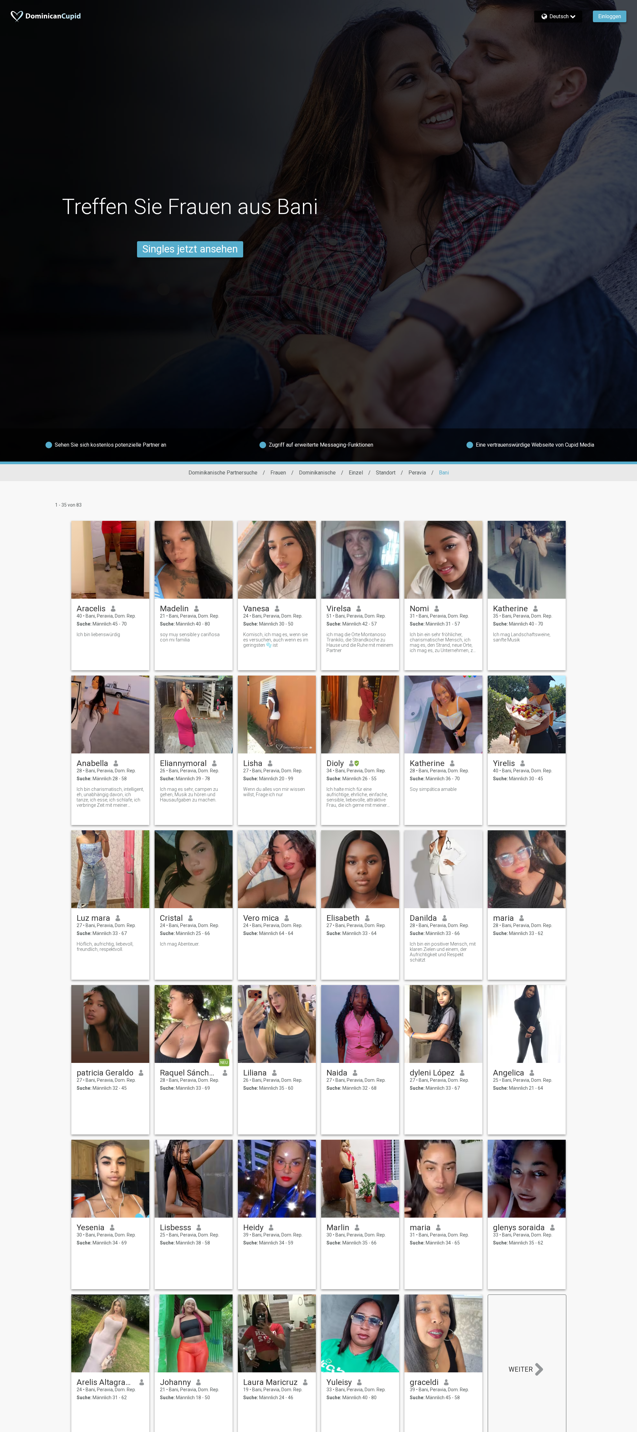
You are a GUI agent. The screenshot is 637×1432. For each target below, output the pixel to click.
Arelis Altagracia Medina (105, 1382)
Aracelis (91, 608)
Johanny (175, 1382)
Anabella (92, 763)
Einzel (356, 472)
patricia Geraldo (105, 1072)
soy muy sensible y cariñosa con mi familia (190, 637)
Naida (336, 1072)
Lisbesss (175, 1227)
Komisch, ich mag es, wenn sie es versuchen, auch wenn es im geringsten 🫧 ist (275, 640)
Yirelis (504, 763)
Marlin (337, 1227)
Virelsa (338, 608)
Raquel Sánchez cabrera (188, 1072)
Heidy (253, 1227)
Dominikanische (317, 472)
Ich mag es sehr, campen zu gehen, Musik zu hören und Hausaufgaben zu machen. (189, 794)
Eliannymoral (183, 763)
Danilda (423, 918)
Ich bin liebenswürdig (98, 634)
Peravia (417, 472)
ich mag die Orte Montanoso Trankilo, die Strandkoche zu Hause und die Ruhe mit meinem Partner (359, 642)
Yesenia (91, 1227)
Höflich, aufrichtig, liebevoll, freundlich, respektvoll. (105, 946)
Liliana (255, 1072)
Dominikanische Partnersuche (222, 472)
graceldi (424, 1382)
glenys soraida (519, 1227)
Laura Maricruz (270, 1382)
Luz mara (93, 918)
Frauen (278, 472)
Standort (385, 472)
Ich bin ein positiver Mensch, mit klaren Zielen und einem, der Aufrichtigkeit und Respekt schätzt (443, 952)
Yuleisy (339, 1382)
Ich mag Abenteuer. (179, 944)
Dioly (335, 763)
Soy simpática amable (433, 789)
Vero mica (261, 918)
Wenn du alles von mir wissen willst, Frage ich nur (274, 792)
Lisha (252, 763)
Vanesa (256, 608)
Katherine (510, 608)
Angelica (508, 1072)
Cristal (171, 918)
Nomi (419, 608)
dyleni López (432, 1072)
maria (503, 918)
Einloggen (609, 16)
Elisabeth (343, 918)
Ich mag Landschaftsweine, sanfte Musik (521, 637)
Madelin (174, 608)
